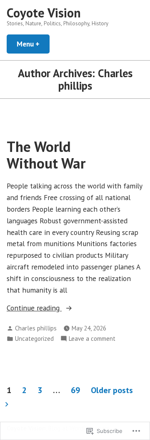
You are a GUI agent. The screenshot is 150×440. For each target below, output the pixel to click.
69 (75, 390)
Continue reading (34, 308)
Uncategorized (34, 338)
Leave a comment (92, 339)
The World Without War (46, 154)
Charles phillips (36, 328)
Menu (33, 44)
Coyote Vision (44, 13)
